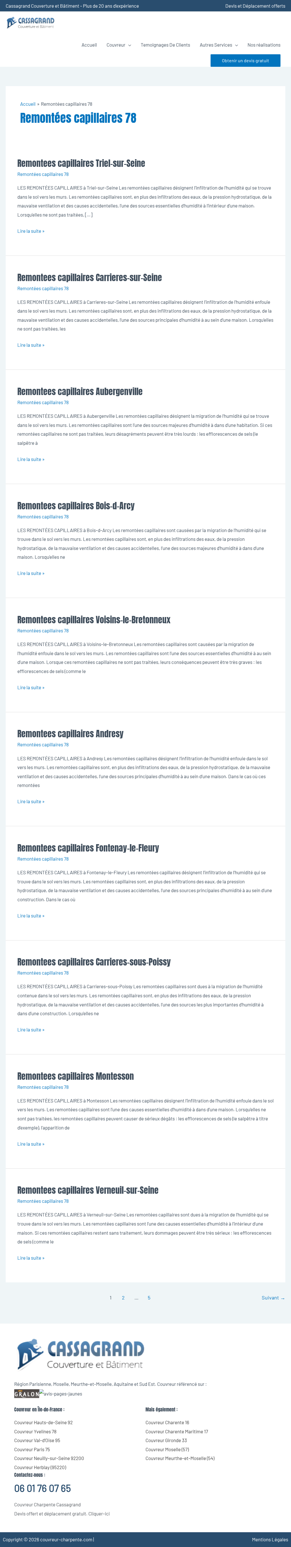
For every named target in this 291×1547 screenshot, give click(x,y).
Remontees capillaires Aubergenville (80, 391)
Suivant (273, 1297)
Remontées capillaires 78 (43, 174)
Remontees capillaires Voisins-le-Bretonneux (94, 619)
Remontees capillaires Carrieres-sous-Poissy (94, 962)
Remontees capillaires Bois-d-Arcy (76, 505)
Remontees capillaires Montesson (75, 1076)
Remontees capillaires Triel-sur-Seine (81, 163)
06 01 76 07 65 (42, 1488)
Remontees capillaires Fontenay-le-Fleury (88, 848)
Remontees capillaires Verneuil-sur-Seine (88, 1190)
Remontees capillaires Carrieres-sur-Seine (89, 277)
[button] (245, 60)
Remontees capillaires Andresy (70, 733)
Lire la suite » (31, 230)
